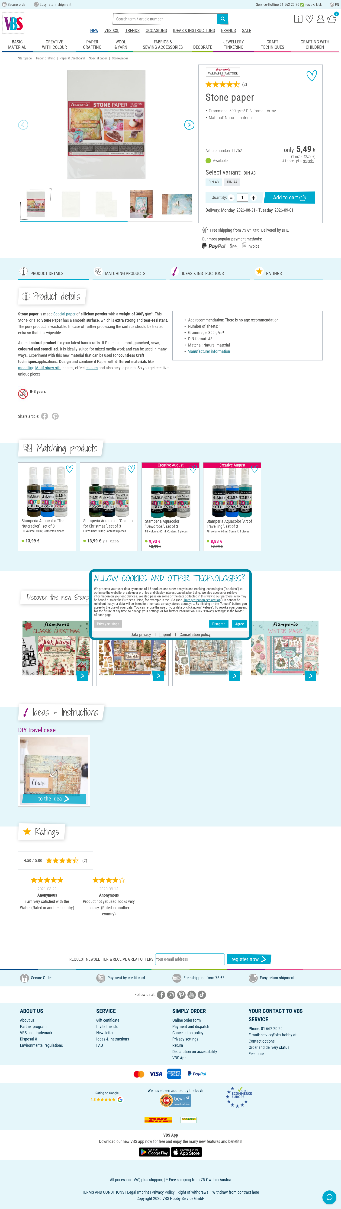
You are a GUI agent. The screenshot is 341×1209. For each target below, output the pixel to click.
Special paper (98, 58)
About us (27, 1020)
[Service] (298, 18)
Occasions (156, 30)
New (94, 30)
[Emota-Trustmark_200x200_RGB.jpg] (239, 1096)
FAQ (99, 1045)
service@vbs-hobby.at (278, 1034)
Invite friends (107, 1026)
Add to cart (285, 197)
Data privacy (141, 634)
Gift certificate (107, 1020)
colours (92, 367)
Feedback (256, 1053)
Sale (246, 30)
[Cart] (331, 18)
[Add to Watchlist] (312, 75)
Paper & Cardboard (72, 58)
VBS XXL (111, 30)
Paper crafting (45, 58)
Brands (228, 30)
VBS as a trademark (36, 1032)
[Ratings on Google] (107, 1096)
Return (177, 1045)
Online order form (186, 1020)
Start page (25, 58)
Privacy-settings (185, 1039)
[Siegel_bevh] (175, 1099)
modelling (26, 367)
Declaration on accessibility (194, 1051)
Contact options (262, 1041)
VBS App (179, 1057)
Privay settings (108, 624)
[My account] (320, 18)
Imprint (165, 634)
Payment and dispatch (190, 1026)
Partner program (33, 1026)
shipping (309, 161)
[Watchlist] (309, 18)
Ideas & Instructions (194, 30)
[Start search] (222, 19)
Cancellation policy (187, 1032)
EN (337, 5)
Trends (132, 30)
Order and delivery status (269, 1047)
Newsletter (104, 1032)
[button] (23, 125)
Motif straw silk (48, 367)
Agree (239, 624)
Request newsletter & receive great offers (111, 959)
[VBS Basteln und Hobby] (13, 23)
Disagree (218, 624)
